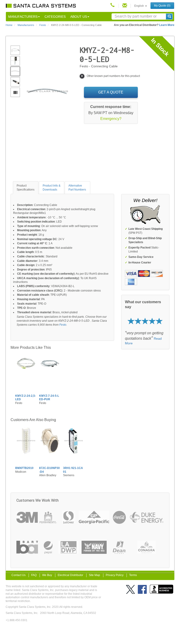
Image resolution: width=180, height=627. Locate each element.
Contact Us (18, 575)
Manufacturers (23, 16)
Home (9, 25)
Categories (55, 16)
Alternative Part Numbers (77, 187)
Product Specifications (25, 187)
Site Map (94, 575)
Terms (133, 575)
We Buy (47, 575)
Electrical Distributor (70, 575)
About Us (78, 16)
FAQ (34, 575)
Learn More (166, 25)
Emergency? (110, 119)
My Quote (162, 5)
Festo (62, 324)
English (139, 5)
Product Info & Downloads (51, 187)
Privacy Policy (115, 575)
